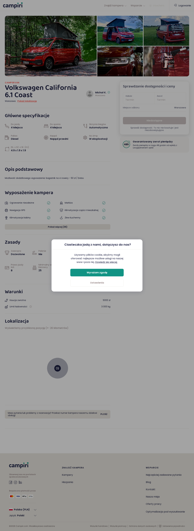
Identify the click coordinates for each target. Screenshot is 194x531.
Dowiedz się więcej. (106, 262)
